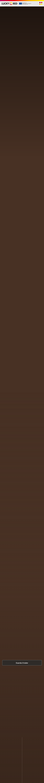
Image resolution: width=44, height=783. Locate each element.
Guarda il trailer (22, 663)
